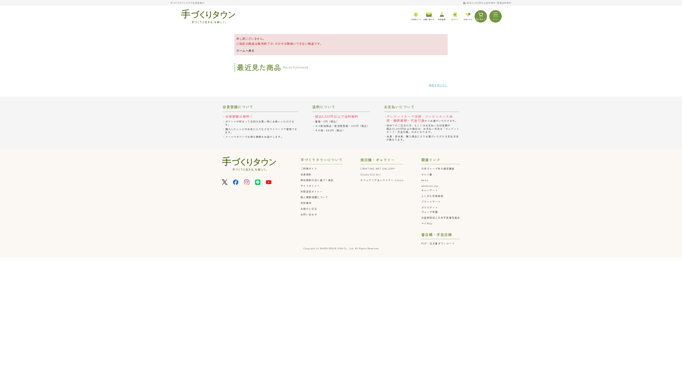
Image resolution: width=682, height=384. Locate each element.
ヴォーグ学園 (429, 212)
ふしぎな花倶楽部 (432, 196)
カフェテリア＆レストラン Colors (381, 180)
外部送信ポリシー (312, 191)
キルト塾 (426, 174)
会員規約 (306, 174)
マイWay (426, 223)
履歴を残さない (438, 85)
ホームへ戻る (245, 50)
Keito (424, 180)
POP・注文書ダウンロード (438, 243)
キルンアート (429, 190)
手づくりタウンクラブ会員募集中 (187, 2)
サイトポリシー (310, 186)
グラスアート (429, 207)
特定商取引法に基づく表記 (317, 180)
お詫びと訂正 (309, 208)
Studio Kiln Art (370, 174)
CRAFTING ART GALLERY (377, 168)
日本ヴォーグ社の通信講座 (437, 168)
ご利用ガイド (309, 168)
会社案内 (306, 203)
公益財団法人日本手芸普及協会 (440, 217)
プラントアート (431, 201)
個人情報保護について (314, 197)
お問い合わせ (309, 214)
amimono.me (429, 186)
